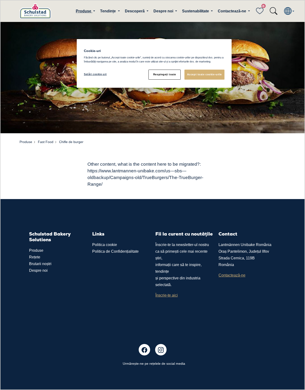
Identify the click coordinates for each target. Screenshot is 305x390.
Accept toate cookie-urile (204, 74)
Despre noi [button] (163, 11)
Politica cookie (104, 245)
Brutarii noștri (40, 264)
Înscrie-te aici (166, 295)
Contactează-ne (232, 275)
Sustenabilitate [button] (196, 11)
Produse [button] (84, 11)
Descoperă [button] (135, 11)
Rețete (34, 257)
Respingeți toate (164, 74)
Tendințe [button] (108, 11)
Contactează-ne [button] (232, 11)
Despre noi (38, 270)
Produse (36, 250)
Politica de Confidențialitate (115, 251)
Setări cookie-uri (95, 74)
